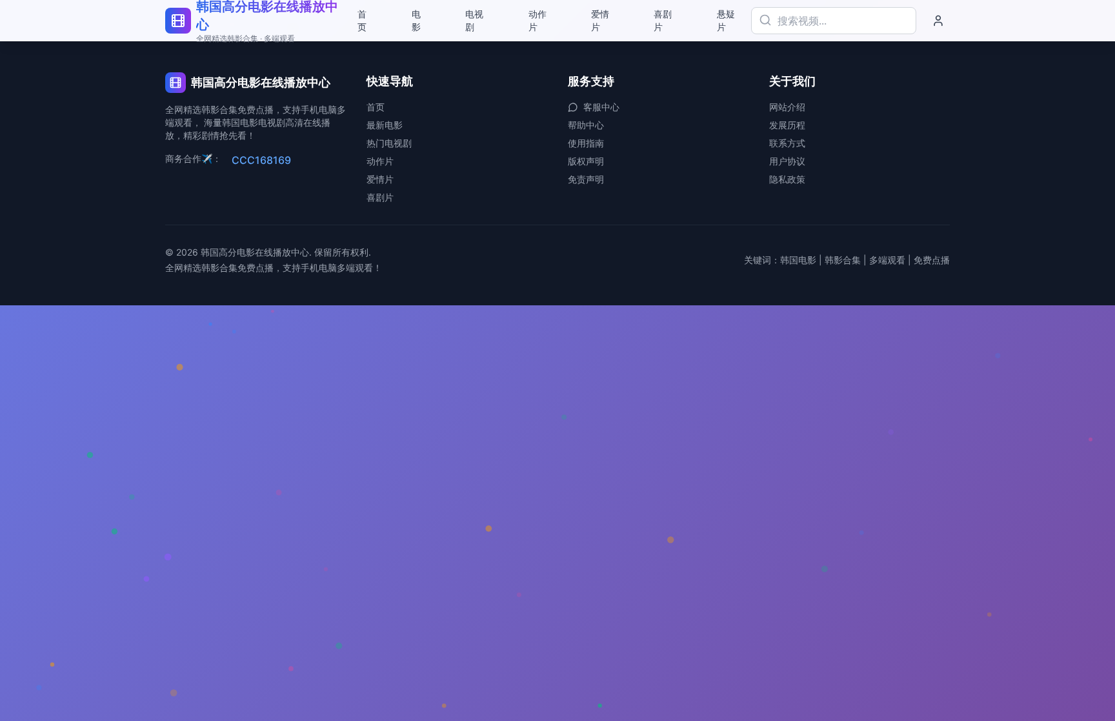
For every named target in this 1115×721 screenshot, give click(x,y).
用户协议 (787, 161)
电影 (416, 20)
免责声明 (586, 179)
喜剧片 (663, 20)
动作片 (537, 20)
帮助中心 (586, 124)
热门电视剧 (389, 142)
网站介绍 (787, 106)
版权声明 (586, 161)
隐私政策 (787, 179)
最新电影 (385, 124)
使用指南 (586, 142)
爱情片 (600, 20)
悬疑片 (726, 20)
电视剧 (474, 20)
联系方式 (787, 142)
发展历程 (787, 124)
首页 (362, 20)
